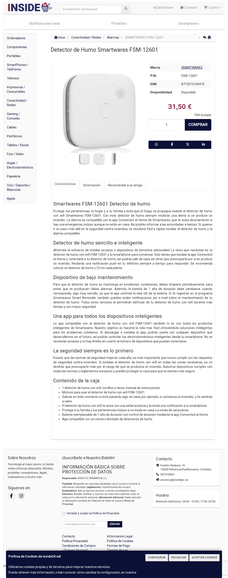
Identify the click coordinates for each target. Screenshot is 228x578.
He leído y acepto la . (93, 513)
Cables (11, 127)
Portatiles (119, 23)
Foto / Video (15, 154)
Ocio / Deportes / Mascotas (19, 187)
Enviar (115, 524)
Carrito (213, 7)
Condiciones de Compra (79, 545)
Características (65, 184)
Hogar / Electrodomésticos (20, 165)
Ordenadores (16, 38)
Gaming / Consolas (13, 116)
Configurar (157, 557)
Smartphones (188, 23)
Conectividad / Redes (17, 103)
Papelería (13, 176)
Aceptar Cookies (204, 557)
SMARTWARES (192, 67)
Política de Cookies (150, 572)
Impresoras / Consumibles (16, 89)
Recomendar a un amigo (125, 185)
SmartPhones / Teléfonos (17, 67)
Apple (11, 198)
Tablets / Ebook (18, 145)
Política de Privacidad (105, 513)
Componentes (17, 47)
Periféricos (14, 136)
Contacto (190, 7)
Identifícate (165, 7)
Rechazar (178, 557)
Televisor (13, 78)
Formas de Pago (118, 545)
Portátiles (13, 56)
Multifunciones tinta (44, 23)
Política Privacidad (75, 541)
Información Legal (119, 536)
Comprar (198, 124)
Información (91, 185)
